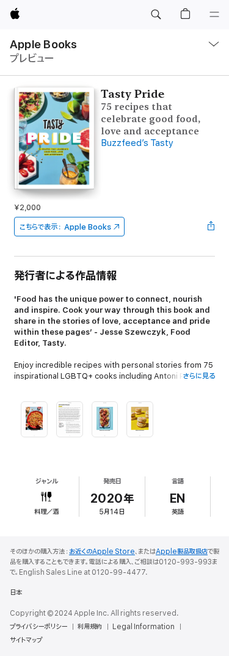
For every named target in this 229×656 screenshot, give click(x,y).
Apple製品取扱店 (182, 551)
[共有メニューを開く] (211, 226)
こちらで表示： (65, 226)
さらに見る (199, 376)
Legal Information (143, 626)
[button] (155, 14)
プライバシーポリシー (38, 626)
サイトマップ (26, 640)
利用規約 (90, 626)
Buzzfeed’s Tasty (137, 143)
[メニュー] (214, 14)
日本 (16, 592)
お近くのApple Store (102, 551)
